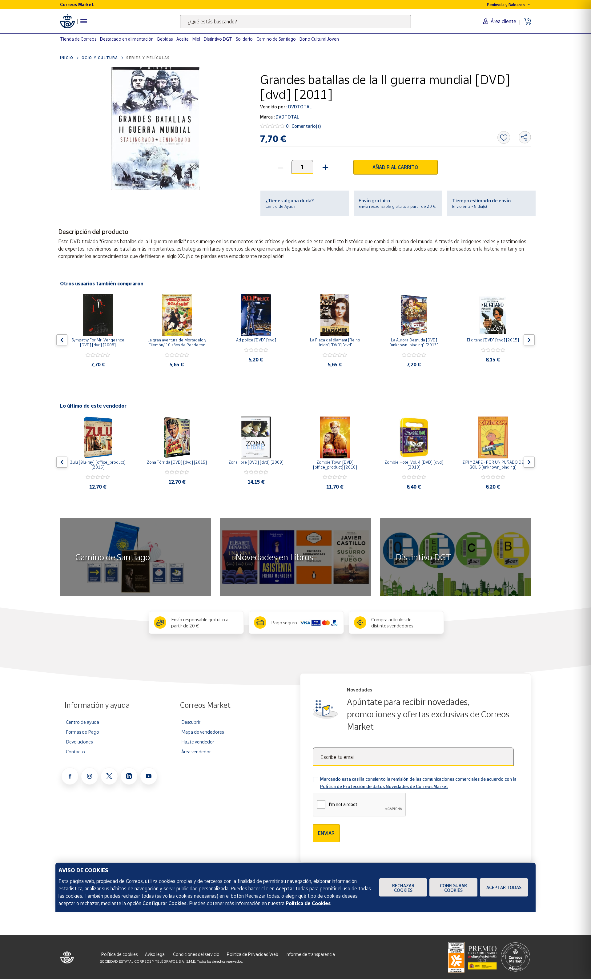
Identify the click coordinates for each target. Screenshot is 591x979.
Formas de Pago (82, 732)
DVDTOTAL (299, 106)
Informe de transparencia (310, 954)
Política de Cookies (308, 903)
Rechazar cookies (403, 888)
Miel (196, 39)
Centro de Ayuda (280, 206)
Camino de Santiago (276, 39)
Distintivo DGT (218, 39)
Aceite (182, 39)
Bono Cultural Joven (319, 39)
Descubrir (190, 722)
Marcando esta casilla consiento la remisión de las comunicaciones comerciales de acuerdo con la (418, 782)
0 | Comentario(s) (303, 126)
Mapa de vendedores (202, 732)
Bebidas (165, 39)
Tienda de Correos (78, 39)
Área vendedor (196, 751)
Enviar (326, 833)
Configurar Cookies (453, 888)
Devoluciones (79, 741)
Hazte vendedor (197, 741)
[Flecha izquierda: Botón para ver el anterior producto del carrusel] (61, 339)
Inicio (67, 57)
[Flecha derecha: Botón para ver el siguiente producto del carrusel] (529, 339)
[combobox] (295, 21)
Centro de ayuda (82, 722)
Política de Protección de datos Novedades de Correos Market (384, 786)
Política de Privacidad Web (252, 954)
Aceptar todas (503, 887)
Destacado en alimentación (127, 39)
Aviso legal (155, 954)
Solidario (244, 39)
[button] (324, 166)
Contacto (75, 751)
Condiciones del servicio (196, 954)
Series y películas (148, 57)
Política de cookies (119, 954)
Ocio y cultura (100, 57)
